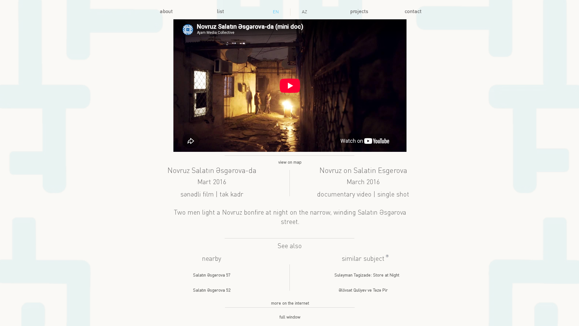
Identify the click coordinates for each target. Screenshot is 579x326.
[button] (387, 255)
